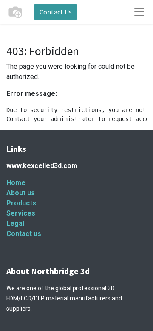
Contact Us (56, 12)
